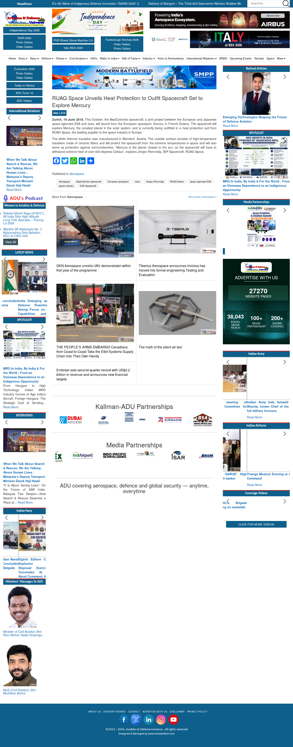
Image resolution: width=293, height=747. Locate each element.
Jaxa (137, 181)
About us (94, 733)
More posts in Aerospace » (202, 197)
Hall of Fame (130, 58)
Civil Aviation (77, 58)
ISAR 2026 (24, 38)
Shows (60, 58)
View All (10, 242)
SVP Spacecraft (88, 185)
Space (270, 58)
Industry (148, 58)
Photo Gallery (24, 42)
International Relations (200, 58)
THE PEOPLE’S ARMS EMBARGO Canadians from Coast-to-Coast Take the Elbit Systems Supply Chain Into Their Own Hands (94, 351)
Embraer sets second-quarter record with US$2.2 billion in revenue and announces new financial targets (93, 374)
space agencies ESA (200, 181)
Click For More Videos (256, 564)
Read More (14, 189)
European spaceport (118, 181)
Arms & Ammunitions (171, 58)
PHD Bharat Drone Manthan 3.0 (73, 40)
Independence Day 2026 (24, 30)
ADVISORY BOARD (114, 733)
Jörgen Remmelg (155, 181)
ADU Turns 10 (24, 93)
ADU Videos (24, 101)
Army (21, 58)
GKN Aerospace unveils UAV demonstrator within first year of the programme (93, 267)
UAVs (93, 58)
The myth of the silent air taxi (160, 347)
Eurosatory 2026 (24, 69)
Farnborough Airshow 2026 (122, 40)
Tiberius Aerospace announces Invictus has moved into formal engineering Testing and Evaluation (172, 270)
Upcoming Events (241, 58)
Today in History (24, 85)
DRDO (223, 58)
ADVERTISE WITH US (154, 733)
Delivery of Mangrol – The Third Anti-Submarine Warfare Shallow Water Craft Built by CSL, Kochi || (200, 3)
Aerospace (76, 174)
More (280, 58)
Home (12, 58)
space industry (66, 185)
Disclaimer (177, 733)
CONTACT (134, 733)
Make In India (108, 58)
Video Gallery (24, 47)
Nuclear (259, 58)
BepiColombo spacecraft (88, 181)
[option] (80, 420)
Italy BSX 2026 (73, 48)
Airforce (46, 58)
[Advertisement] (256, 595)
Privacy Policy (197, 733)
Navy (33, 58)
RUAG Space (177, 181)
